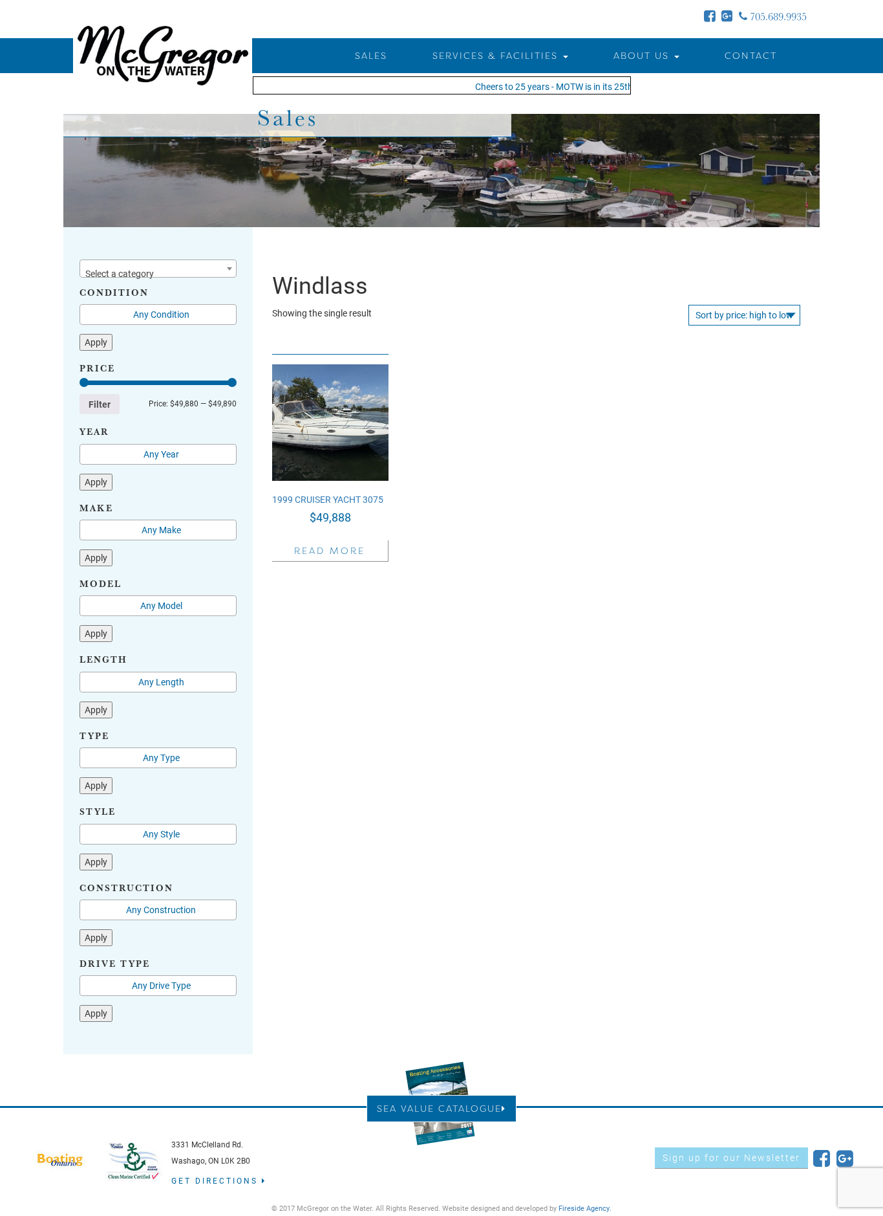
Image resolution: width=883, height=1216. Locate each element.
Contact (751, 55)
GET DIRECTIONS (216, 1180)
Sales (371, 55)
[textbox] (158, 273)
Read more (329, 550)
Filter (100, 404)
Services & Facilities (497, 55)
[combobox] (158, 269)
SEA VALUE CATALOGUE (439, 1108)
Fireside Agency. (585, 1208)
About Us (643, 55)
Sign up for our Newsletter (731, 1157)
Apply (96, 342)
